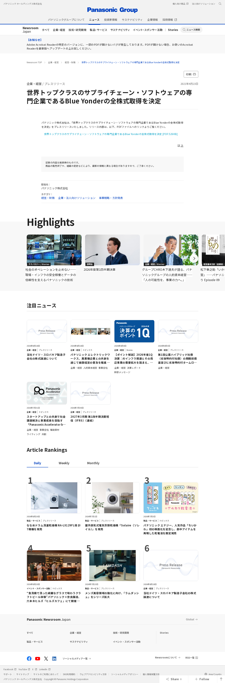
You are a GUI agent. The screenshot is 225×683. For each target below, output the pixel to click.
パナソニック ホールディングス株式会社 (23, 3)
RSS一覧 (189, 657)
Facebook (8, 669)
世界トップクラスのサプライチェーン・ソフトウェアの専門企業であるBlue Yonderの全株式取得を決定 (130, 62)
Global (190, 619)
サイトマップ (22, 674)
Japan (30, 30)
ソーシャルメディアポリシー (124, 674)
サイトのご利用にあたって (46, 674)
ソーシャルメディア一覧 (75, 658)
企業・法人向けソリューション (76, 198)
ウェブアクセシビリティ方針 (93, 674)
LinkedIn (43, 669)
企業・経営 (59, 30)
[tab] (64, 463)
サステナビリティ (120, 30)
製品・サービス (98, 30)
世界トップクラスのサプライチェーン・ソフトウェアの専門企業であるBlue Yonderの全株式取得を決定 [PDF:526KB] (111, 134)
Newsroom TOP (34, 62)
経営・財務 (70, 62)
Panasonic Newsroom (48, 619)
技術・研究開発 (78, 30)
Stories (173, 30)
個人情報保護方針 (151, 674)
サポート (8, 674)
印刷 (188, 74)
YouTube (22, 669)
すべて (46, 30)
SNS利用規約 (69, 674)
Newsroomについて (166, 657)
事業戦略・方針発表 (111, 198)
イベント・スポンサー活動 (148, 30)
